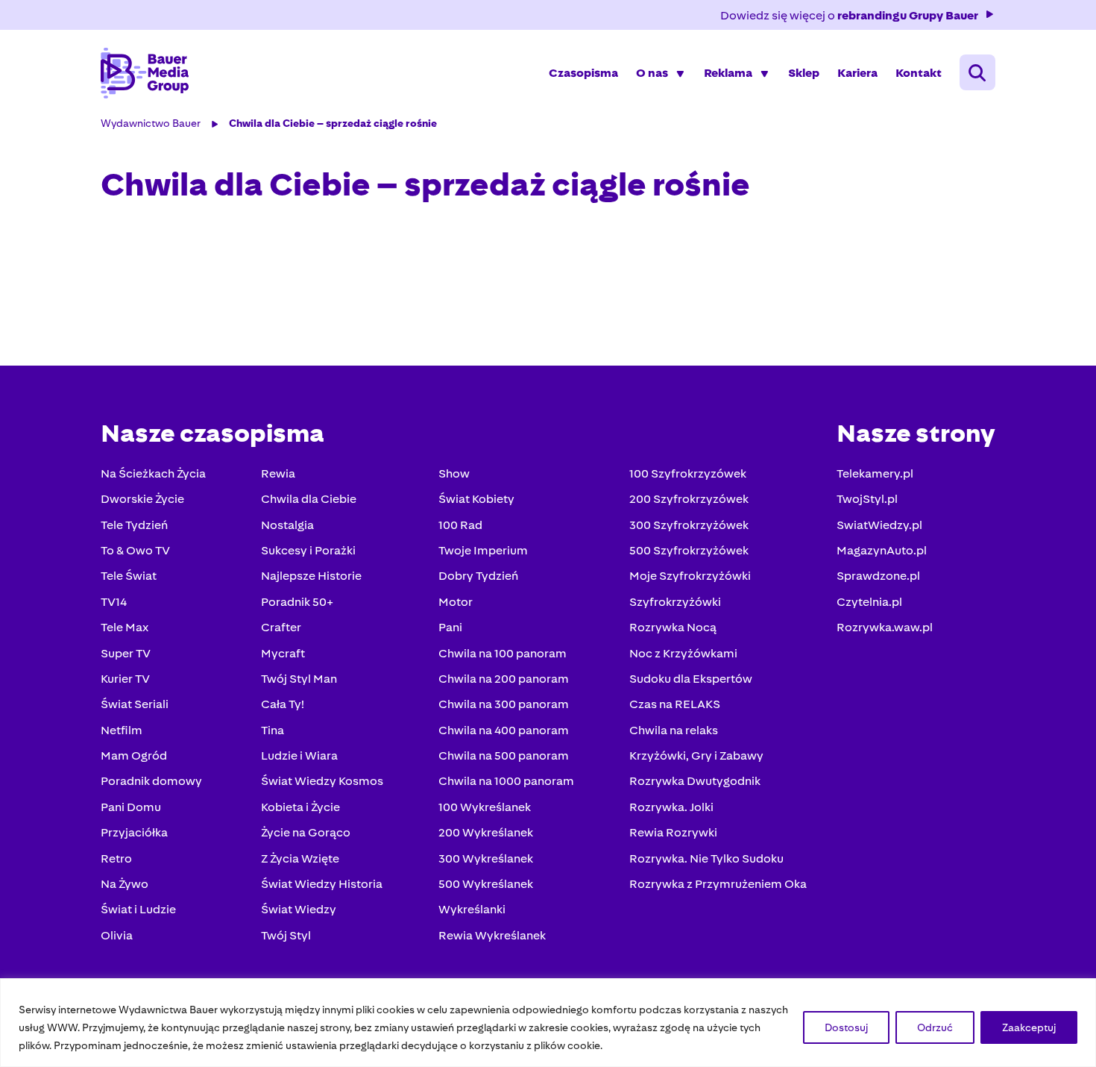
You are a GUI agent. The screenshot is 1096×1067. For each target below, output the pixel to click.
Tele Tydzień (134, 525)
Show (454, 473)
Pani (450, 627)
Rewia (278, 473)
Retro (116, 858)
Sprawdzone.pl (878, 576)
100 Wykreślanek (484, 807)
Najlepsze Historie (311, 576)
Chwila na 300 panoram (503, 704)
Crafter (281, 627)
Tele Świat (129, 576)
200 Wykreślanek (485, 832)
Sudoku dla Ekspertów (690, 679)
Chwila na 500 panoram (503, 755)
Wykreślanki (472, 909)
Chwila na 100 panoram (502, 653)
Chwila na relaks (673, 730)
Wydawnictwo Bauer (151, 123)
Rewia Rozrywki (673, 832)
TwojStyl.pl (867, 499)
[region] (548, 1022)
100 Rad (460, 525)
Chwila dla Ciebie (308, 499)
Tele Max (124, 627)
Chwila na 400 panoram (503, 730)
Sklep (803, 73)
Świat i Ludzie (138, 909)
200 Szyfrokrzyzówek (689, 499)
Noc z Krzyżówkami (683, 653)
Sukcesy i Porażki (308, 550)
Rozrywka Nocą (673, 627)
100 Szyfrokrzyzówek (687, 473)
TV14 (114, 602)
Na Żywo (124, 884)
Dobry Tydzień (478, 576)
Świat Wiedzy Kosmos (322, 781)
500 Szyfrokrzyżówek (689, 550)
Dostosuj (846, 1027)
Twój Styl (286, 935)
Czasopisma (583, 73)
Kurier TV (125, 679)
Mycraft (283, 653)
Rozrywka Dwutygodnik (694, 781)
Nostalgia (287, 525)
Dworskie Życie (142, 499)
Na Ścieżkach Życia (153, 473)
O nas (652, 73)
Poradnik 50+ (297, 602)
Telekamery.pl (875, 473)
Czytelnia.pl (869, 602)
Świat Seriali (135, 704)
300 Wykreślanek (485, 858)
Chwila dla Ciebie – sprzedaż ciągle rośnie (333, 123)
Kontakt (918, 73)
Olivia (117, 935)
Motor (455, 602)
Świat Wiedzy (298, 909)
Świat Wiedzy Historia (321, 884)
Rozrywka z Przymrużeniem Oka (718, 884)
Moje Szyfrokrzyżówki (690, 576)
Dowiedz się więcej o (849, 15)
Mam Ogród (134, 755)
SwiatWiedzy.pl (879, 525)
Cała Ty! (282, 704)
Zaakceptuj (1029, 1027)
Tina (272, 730)
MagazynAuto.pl (882, 550)
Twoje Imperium (483, 550)
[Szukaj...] (977, 72)
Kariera (857, 73)
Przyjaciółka (134, 832)
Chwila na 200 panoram (503, 679)
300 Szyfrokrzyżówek (689, 525)
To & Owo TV (135, 550)
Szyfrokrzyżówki (675, 602)
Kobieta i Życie (300, 807)
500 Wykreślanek (485, 884)
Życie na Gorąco (305, 832)
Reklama (728, 73)
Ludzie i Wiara (299, 755)
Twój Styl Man (299, 679)
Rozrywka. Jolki (671, 807)
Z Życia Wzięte (300, 858)
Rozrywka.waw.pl (885, 627)
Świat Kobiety (476, 499)
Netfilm (121, 730)
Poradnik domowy (151, 781)
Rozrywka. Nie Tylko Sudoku (706, 858)
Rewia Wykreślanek (492, 935)
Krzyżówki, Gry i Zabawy (696, 755)
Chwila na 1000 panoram (506, 781)
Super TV (126, 653)
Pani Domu (131, 807)
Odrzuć (935, 1027)
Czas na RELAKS (674, 704)
